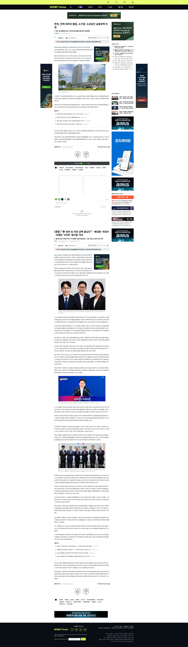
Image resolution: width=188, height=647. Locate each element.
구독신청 (83, 639)
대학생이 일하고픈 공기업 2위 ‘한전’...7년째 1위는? (69, 124)
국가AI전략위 (100, 599)
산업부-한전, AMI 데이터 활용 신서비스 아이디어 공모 (70, 114)
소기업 (61, 170)
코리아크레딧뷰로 (79, 167)
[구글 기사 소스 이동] (93, 38)
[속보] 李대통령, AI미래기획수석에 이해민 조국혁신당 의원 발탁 (72, 553)
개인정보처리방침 (106, 628)
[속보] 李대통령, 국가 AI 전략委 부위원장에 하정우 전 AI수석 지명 (73, 556)
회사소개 (116, 626)
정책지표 (75, 170)
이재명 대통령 (86, 602)
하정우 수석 (68, 602)
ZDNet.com (61, 636)
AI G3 (100, 602)
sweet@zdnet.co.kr (68, 584)
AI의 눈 (100, 7)
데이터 (104, 167)
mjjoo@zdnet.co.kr (68, 147)
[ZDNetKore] (60, 4)
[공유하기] (100, 38)
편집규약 (100, 628)
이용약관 (113, 628)
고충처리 (125, 628)
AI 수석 (83, 599)
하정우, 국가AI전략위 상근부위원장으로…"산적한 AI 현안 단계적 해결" (74, 546)
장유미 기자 (60, 245)
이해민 (77, 599)
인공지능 (90, 7)
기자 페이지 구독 (73, 38)
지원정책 (81, 170)
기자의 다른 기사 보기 (102, 147)
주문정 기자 (60, 38)
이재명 (61, 599)
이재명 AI (94, 602)
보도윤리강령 (131, 628)
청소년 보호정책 (119, 628)
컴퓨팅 (55, 241)
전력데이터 (67, 170)
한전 (87, 167)
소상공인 (98, 167)
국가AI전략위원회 (91, 599)
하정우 (72, 599)
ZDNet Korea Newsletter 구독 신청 (60, 639)
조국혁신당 (70, 604)
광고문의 (120, 626)
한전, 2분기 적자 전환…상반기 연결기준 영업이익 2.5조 (70, 121)
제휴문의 (132, 626)
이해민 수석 (62, 604)
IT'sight (110, 7)
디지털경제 (56, 33)
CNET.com (56, 636)
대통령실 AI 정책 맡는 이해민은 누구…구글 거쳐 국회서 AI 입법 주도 (74, 549)
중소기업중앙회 (69, 167)
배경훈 (66, 599)
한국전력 (62, 167)
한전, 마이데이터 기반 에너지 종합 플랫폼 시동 (68, 117)
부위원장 (62, 602)
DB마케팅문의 (126, 626)
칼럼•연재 (120, 7)
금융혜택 (92, 167)
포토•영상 (131, 7)
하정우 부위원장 (77, 602)
